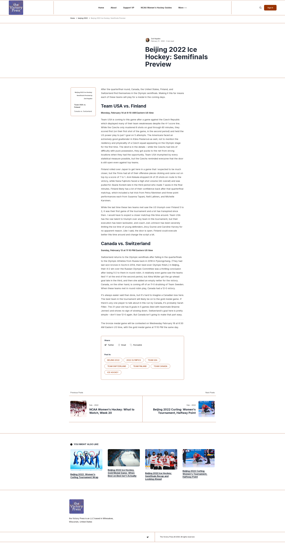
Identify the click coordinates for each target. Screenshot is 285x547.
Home (101, 7)
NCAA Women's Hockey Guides (156, 7)
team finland (140, 366)
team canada (160, 366)
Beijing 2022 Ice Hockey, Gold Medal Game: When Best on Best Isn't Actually (122, 473)
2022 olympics (133, 360)
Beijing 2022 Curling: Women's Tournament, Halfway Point (195, 474)
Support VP (128, 7)
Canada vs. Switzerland (83, 111)
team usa (152, 360)
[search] (260, 7)
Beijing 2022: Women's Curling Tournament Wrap (84, 476)
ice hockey (112, 372)
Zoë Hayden (155, 39)
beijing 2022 (83, 18)
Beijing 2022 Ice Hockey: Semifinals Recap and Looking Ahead (158, 476)
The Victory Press (167, 537)
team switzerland (116, 366)
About (114, 7)
